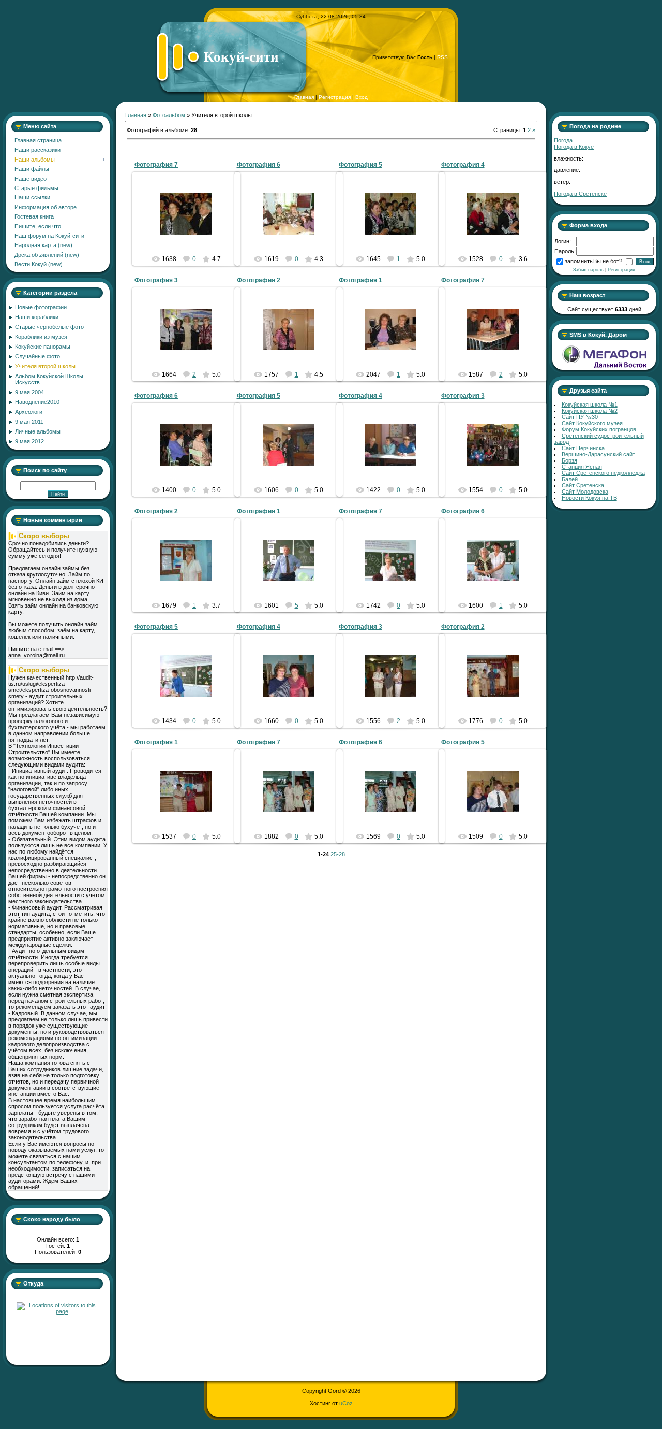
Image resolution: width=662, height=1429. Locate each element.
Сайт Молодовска (585, 491)
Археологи (28, 412)
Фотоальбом (169, 115)
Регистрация (335, 97)
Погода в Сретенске (580, 194)
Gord (191, 222)
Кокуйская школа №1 (590, 404)
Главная (304, 97)
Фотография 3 (156, 280)
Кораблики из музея (41, 337)
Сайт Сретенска (583, 485)
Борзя (569, 460)
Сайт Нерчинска (583, 448)
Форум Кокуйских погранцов (599, 429)
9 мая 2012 (29, 441)
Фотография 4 (463, 164)
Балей (570, 479)
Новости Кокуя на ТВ (589, 498)
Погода (563, 140)
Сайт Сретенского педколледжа (603, 473)
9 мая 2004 (29, 392)
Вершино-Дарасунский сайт (598, 454)
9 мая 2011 (29, 421)
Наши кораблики (36, 317)
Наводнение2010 (37, 402)
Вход (361, 97)
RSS (442, 57)
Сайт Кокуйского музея (592, 423)
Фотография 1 (360, 280)
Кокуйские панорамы (42, 346)
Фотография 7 (156, 164)
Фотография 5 (360, 164)
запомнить (579, 261)
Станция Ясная (582, 467)
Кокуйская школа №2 (590, 411)
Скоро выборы (44, 536)
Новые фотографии (41, 307)
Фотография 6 (258, 164)
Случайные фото (37, 356)
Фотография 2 (258, 280)
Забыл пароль (588, 269)
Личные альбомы (38, 431)
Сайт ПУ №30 (580, 417)
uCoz (346, 1403)
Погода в (574, 146)
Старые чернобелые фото (49, 327)
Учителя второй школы (45, 366)
